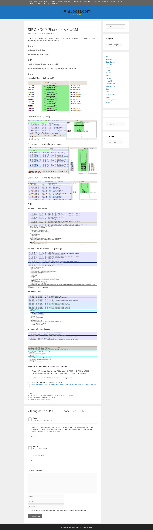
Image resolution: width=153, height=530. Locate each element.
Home (30, 1)
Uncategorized (111, 100)
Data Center (96, 1)
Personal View (68, 1)
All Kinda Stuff (111, 59)
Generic (109, 73)
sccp (60, 395)
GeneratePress (87, 527)
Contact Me (46, 3)
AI (107, 57)
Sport (85, 1)
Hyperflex (52, 1)
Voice (31, 394)
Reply (32, 436)
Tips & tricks (110, 94)
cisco (41, 395)
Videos (41, 1)
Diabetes (32, 3)
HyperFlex (109, 81)
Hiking (108, 78)
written (71, 395)
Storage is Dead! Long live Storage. (40, 399)
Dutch (108, 67)
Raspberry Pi (110, 86)
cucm (56, 395)
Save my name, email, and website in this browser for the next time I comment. (58, 510)
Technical (112, 1)
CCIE (37, 395)
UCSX (108, 97)
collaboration (50, 395)
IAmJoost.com (76, 11)
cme (44, 395)
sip (63, 395)
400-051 (32, 395)
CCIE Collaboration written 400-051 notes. (42, 397)
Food (108, 70)
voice (66, 395)
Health (108, 75)
